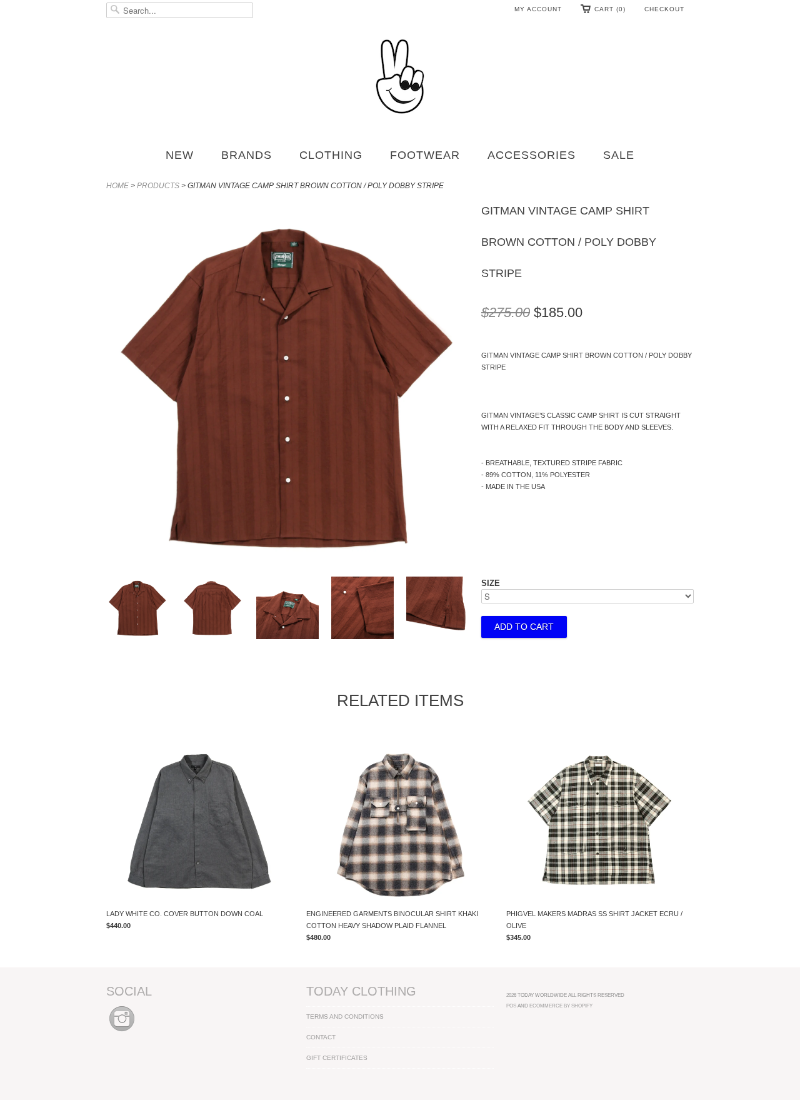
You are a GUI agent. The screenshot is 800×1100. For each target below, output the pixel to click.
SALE (618, 155)
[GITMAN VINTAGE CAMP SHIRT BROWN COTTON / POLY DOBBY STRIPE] (137, 610)
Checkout (664, 9)
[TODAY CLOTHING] (400, 77)
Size (490, 583)
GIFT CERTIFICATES (337, 1057)
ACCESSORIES (532, 155)
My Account (538, 9)
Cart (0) (610, 9)
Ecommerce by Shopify (560, 1005)
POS (511, 1005)
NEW (180, 155)
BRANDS (246, 155)
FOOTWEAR (425, 155)
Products (158, 185)
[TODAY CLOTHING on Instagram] (122, 1032)
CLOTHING (330, 155)
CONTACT (321, 1037)
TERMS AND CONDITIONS (345, 1016)
